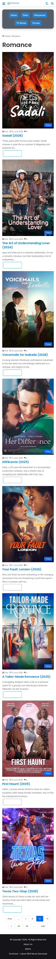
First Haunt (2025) (16, 784)
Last (43, 926)
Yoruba (36, 23)
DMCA (28, 949)
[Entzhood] (13, 3)
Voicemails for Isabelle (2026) (25, 355)
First (10, 919)
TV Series (21, 23)
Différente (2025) (15, 462)
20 (19, 926)
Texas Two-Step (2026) (20, 891)
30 (27, 926)
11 (47, 919)
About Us (28, 944)
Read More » (12, 153)
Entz (6, 131)
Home (14, 15)
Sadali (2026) (12, 135)
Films (25, 15)
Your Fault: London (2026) (21, 569)
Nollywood (39, 15)
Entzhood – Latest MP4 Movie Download (28, 954)
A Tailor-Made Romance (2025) (26, 677)
